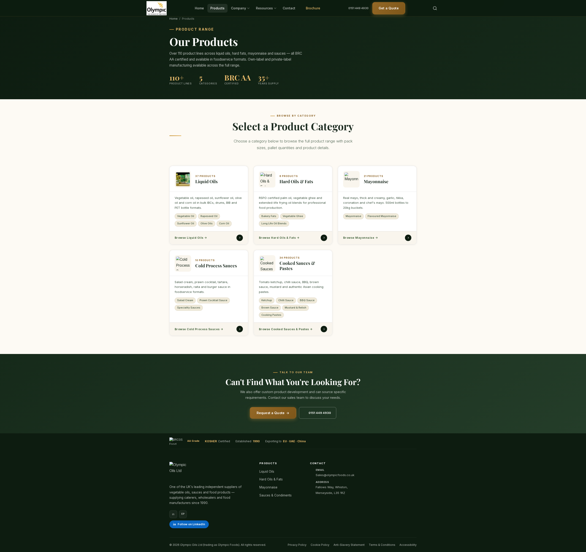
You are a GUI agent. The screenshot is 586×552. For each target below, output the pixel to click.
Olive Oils (207, 223)
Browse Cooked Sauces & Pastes (285, 329)
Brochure (312, 8)
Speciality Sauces (188, 307)
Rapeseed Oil (209, 216)
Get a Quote (389, 8)
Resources (264, 8)
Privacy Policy (297, 545)
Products (217, 8)
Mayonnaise (353, 216)
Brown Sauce (269, 307)
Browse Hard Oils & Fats (279, 237)
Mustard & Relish (295, 307)
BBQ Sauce (307, 300)
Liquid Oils (266, 471)
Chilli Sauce (285, 300)
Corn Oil (224, 223)
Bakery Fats (268, 216)
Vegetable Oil (185, 216)
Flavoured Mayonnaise (382, 216)
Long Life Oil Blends (274, 223)
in (173, 514)
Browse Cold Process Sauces (199, 329)
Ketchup (266, 300)
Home (199, 8)
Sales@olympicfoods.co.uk (335, 475)
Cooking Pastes (271, 314)
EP (182, 513)
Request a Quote (273, 413)
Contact (289, 8)
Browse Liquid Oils (191, 237)
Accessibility (408, 545)
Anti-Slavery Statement (349, 545)
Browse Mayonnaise (360, 237)
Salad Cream (185, 300)
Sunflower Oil (185, 223)
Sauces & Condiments (275, 495)
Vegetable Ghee (293, 216)
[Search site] (435, 8)
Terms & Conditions (382, 545)
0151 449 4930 (358, 8)
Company (238, 8)
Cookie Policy (320, 545)
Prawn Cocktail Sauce (213, 300)
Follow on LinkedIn (191, 524)
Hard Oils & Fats (271, 479)
